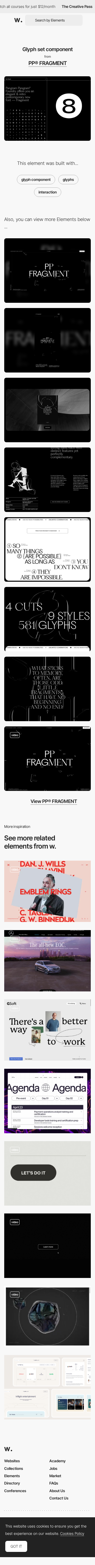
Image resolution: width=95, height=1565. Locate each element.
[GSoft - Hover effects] (47, 1030)
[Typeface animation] (47, 619)
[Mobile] (47, 340)
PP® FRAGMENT (47, 63)
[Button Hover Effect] (47, 1173)
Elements (12, 1476)
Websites (12, 1461)
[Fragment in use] (47, 410)
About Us (57, 1490)
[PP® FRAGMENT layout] (47, 758)
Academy (57, 1461)
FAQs (53, 1483)
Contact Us (58, 1498)
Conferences (15, 1490)
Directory (12, 1483)
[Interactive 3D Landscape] (47, 961)
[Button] (47, 1245)
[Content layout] (47, 479)
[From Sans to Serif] (47, 549)
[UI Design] (47, 1387)
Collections (13, 1468)
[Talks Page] (47, 1101)
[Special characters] (47, 689)
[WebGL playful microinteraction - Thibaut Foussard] (47, 1316)
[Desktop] (47, 270)
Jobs (53, 1468)
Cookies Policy (72, 1533)
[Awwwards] (18, 20)
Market (55, 1476)
